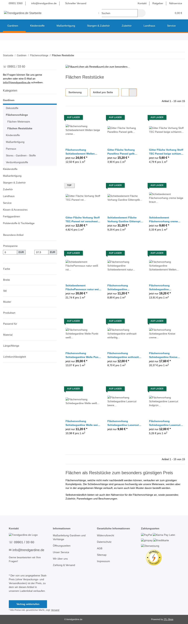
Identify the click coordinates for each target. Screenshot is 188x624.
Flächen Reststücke (19, 128)
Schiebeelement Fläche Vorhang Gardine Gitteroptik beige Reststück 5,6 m (125, 219)
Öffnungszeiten (61, 545)
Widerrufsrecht (105, 535)
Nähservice (175, 3)
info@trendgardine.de (43, 3)
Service (7, 202)
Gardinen (9, 100)
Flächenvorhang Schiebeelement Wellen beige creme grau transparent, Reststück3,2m (83, 152)
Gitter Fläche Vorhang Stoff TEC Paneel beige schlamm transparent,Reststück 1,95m (166, 152)
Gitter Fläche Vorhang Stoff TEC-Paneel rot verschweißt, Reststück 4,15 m (83, 219)
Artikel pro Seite (103, 92)
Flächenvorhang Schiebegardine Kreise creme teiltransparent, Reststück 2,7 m (163, 355)
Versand (55, 610)
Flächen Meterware (18, 121)
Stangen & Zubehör (14, 182)
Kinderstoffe (13, 135)
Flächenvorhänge (17, 114)
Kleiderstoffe (10, 169)
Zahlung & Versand (64, 565)
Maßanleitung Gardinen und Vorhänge (69, 537)
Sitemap (101, 554)
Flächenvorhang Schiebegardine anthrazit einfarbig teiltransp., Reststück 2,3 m (123, 355)
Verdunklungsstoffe (17, 162)
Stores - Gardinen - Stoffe (21, 155)
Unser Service (61, 552)
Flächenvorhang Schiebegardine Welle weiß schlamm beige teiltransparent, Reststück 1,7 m (82, 423)
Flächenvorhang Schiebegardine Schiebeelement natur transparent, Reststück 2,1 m (123, 287)
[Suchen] (142, 13)
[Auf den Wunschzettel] (95, 118)
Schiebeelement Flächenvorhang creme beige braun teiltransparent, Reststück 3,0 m (166, 219)
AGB (99, 548)
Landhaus (9, 196)
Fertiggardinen (11, 216)
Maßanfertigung (15, 141)
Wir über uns (60, 558)
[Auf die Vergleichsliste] (86, 118)
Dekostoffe (12, 108)
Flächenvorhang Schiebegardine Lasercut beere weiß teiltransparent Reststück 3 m (123, 423)
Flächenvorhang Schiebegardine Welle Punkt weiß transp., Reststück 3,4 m (83, 355)
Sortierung (75, 92)
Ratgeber (157, 3)
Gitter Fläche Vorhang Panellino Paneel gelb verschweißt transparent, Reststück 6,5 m (123, 152)
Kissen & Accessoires (15, 209)
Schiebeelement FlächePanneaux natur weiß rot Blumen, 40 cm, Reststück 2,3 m (83, 287)
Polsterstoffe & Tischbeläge (19, 223)
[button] (155, 13)
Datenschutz (104, 541)
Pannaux (11, 148)
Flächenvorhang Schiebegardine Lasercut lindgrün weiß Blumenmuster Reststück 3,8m (165, 423)
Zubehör (8, 189)
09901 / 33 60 (24, 542)
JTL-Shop (168, 619)
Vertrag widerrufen (28, 604)
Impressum (103, 561)
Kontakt (142, 3)
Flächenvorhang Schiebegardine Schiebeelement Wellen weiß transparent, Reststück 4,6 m (167, 287)
